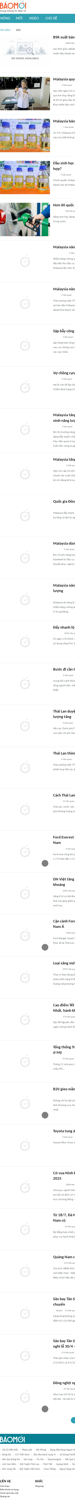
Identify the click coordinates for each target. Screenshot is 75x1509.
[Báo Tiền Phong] (57, 1389)
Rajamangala (54, 1459)
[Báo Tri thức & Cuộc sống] (58, 849)
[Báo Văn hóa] (56, 675)
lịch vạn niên (9, 1464)
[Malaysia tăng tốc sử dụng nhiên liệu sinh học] (25, 474)
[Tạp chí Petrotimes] (58, 597)
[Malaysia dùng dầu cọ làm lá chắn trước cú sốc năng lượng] (25, 557)
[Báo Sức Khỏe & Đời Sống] (56, 1017)
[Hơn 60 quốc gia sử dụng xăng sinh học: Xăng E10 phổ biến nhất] (25, 219)
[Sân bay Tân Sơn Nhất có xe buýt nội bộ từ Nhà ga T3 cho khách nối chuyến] (25, 1313)
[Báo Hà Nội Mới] (57, 549)
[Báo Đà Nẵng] (58, 465)
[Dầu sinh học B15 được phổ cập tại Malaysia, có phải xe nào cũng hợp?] (25, 177)
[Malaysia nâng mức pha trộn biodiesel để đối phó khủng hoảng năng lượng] (25, 599)
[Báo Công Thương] (58, 43)
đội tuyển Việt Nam (30, 1469)
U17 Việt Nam (22, 1454)
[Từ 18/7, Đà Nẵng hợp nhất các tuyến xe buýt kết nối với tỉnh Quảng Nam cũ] (25, 1229)
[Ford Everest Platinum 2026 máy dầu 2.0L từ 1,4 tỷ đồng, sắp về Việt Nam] (25, 851)
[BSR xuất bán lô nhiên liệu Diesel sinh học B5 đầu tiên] (25, 51)
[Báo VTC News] (58, 507)
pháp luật (27, 1450)
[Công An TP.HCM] (56, 85)
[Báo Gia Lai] (59, 253)
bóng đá (6, 1454)
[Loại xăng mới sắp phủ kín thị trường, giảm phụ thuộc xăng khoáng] (25, 977)
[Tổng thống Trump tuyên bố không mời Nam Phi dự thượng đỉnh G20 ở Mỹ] (25, 1061)
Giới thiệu (4, 1486)
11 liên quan (68, 801)
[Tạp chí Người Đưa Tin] (56, 1137)
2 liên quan (67, 85)
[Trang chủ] (13, 7)
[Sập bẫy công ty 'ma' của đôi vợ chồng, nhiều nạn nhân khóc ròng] (25, 345)
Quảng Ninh (62, 1464)
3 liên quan (68, 337)
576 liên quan (67, 1353)
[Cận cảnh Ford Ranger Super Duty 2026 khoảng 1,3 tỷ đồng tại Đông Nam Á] (25, 935)
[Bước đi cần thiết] (25, 683)
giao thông (50, 1469)
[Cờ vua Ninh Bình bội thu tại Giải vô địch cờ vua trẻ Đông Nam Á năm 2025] (25, 1187)
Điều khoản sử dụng (9, 1490)
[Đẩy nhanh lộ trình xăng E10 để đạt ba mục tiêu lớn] (25, 641)
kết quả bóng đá (11, 1459)
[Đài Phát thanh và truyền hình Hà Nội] (57, 633)
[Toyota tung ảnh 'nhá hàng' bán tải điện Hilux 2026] (25, 1145)
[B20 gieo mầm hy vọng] (25, 1103)
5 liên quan (68, 127)
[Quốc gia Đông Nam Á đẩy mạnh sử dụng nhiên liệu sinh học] (25, 516)
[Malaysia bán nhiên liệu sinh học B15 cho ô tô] (25, 135)
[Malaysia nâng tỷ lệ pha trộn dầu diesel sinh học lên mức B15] (25, 303)
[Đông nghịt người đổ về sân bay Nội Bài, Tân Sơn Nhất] (25, 1397)
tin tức (40, 1459)
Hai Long (28, 1459)
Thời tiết (47, 1464)
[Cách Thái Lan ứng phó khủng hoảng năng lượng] (25, 809)
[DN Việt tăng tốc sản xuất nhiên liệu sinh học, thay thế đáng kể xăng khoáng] (25, 893)
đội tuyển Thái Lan (29, 1464)
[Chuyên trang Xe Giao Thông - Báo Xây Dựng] (57, 127)
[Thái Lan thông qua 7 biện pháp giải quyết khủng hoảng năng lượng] (25, 767)
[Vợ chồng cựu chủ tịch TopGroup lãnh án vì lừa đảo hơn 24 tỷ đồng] (25, 387)
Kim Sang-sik (9, 1469)
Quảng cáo (5, 1496)
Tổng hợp (39, 1486)
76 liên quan (68, 1059)
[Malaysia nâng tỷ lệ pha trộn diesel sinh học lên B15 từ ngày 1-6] (25, 261)
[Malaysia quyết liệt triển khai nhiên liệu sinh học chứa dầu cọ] (25, 93)
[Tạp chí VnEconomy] (56, 1059)
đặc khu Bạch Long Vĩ (45, 1454)
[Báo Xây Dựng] (57, 1227)
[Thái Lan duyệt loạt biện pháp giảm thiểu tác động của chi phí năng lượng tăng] (25, 725)
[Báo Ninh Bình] (58, 1185)
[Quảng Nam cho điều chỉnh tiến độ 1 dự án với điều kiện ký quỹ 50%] (25, 1271)
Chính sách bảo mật (9, 1493)
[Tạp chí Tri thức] (55, 175)
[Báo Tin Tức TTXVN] (56, 295)
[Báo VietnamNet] (56, 337)
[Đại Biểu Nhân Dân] (56, 427)
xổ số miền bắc (10, 1450)
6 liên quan (68, 675)
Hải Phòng (41, 1450)
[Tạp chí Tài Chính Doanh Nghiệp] (57, 1263)
